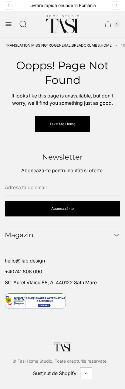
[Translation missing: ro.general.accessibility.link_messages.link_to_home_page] (62, 346)
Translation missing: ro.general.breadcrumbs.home (58, 45)
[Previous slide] (8, 5)
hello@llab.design (25, 261)
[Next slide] (116, 5)
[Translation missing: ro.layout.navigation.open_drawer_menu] (8, 24)
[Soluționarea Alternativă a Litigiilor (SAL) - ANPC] (35, 300)
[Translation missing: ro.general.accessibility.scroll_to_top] (86, 373)
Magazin (19, 235)
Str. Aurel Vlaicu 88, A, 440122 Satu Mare (51, 282)
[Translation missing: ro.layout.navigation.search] (23, 24)
